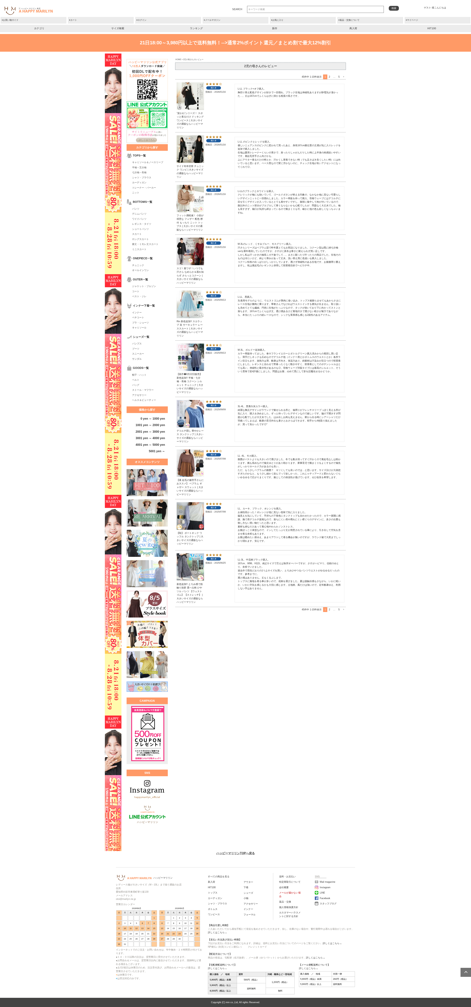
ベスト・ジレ (139, 296)
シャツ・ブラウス (141, 177)
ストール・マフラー (143, 390)
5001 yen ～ (157, 451)
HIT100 (431, 28)
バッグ (135, 385)
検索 (394, 8)
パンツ (135, 208)
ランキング (196, 28)
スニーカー (138, 353)
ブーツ (135, 348)
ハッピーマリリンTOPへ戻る (235, 853)
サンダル (137, 358)
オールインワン (140, 270)
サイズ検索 (117, 28)
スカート (137, 234)
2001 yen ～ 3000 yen (150, 431)
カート (73, 20)
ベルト (135, 379)
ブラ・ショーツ (140, 322)
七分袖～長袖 (139, 172)
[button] (343, 76)
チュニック (138, 265)
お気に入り (277, 20)
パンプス (137, 343)
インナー (137, 312)
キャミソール (139, 327)
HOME (178, 59)
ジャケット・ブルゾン (144, 286)
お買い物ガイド (10, 20)
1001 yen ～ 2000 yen (150, 425)
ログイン (142, 20)
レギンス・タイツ (141, 224)
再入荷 (353, 28)
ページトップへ (466, 972)
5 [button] (339, 76)
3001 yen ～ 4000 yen (150, 438)
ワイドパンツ (139, 219)
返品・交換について (350, 20)
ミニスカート (139, 249)
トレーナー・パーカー (144, 187)
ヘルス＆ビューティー (144, 400)
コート (135, 291)
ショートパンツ (140, 229)
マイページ (412, 20)
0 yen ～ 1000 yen (153, 418)
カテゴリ (39, 28)
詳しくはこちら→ (217, 932)
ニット (135, 192)
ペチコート (138, 317)
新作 (274, 28)
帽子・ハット (139, 374)
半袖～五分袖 (139, 167)
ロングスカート (140, 239)
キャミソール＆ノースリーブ (147, 162)
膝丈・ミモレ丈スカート (145, 244)
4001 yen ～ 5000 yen (150, 444)
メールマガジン (212, 20)
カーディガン (139, 182)
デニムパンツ (139, 213)
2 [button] (329, 76)
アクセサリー (139, 395)
